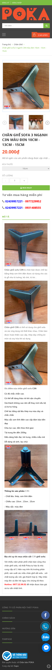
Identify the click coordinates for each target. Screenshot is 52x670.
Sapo (16, 666)
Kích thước (7, 164)
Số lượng (7, 175)
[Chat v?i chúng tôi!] (46, 647)
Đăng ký (5, 3)
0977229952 (33, 201)
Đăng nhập (17, 3)
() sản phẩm (43, 35)
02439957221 (14, 201)
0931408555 (33, 208)
